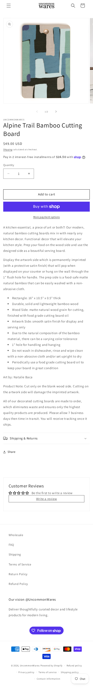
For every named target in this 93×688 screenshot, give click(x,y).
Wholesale (16, 535)
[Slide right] (56, 111)
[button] (8, 5)
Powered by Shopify (51, 665)
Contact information (48, 678)
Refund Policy (18, 584)
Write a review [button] (46, 499)
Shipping (7, 149)
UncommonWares (30, 665)
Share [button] (12, 452)
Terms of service (47, 672)
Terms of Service (20, 564)
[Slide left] (37, 111)
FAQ (11, 545)
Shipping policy (70, 672)
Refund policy (74, 665)
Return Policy (18, 574)
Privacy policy (26, 672)
